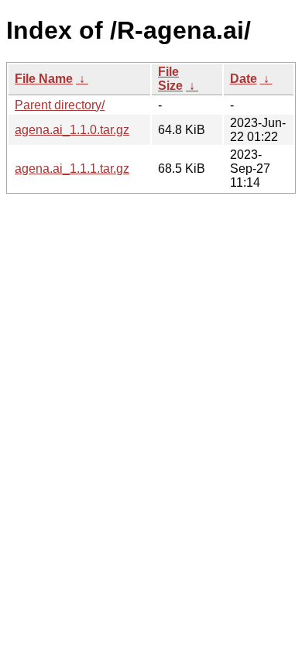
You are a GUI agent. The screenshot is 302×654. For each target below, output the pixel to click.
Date (243, 78)
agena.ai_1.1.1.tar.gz (72, 168)
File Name (44, 78)
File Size (170, 78)
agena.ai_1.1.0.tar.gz (72, 129)
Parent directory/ (60, 105)
